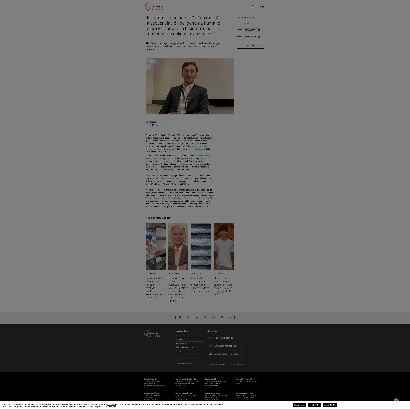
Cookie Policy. (112, 407)
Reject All (315, 405)
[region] (205, 405)
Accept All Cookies (330, 405)
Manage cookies (299, 405)
